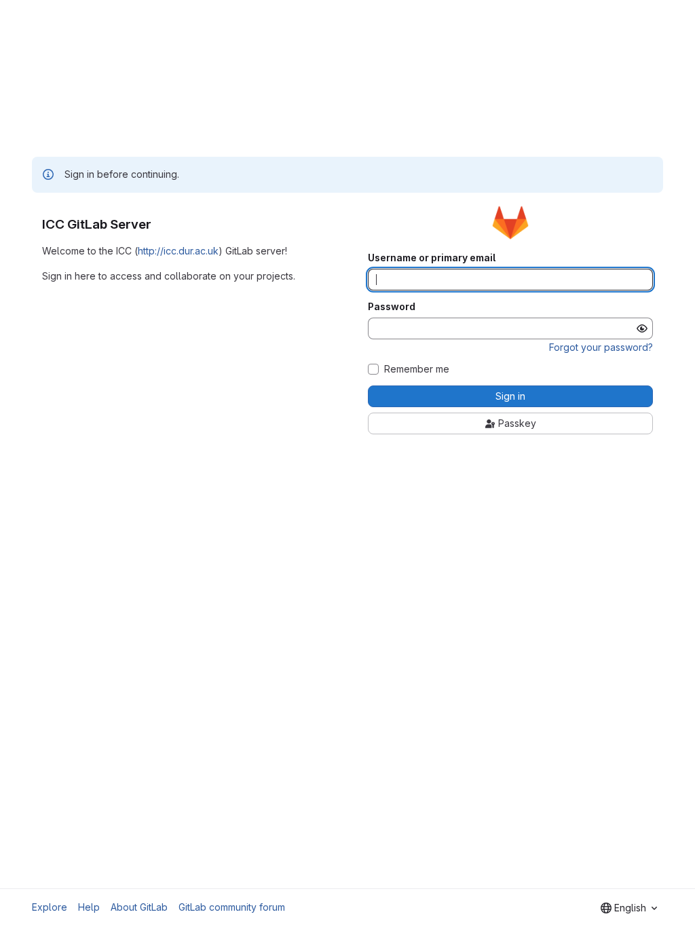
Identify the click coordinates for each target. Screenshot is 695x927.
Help (89, 907)
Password (391, 306)
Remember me (416, 369)
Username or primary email (431, 257)
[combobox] (629, 908)
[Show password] (642, 328)
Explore (49, 907)
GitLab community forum (232, 907)
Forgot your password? (601, 347)
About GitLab (139, 907)
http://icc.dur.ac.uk (178, 251)
